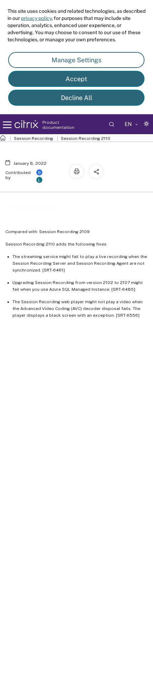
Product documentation (58, 125)
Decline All (76, 97)
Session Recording (33, 138)
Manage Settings (76, 60)
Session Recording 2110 (85, 138)
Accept (76, 79)
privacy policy (36, 18)
